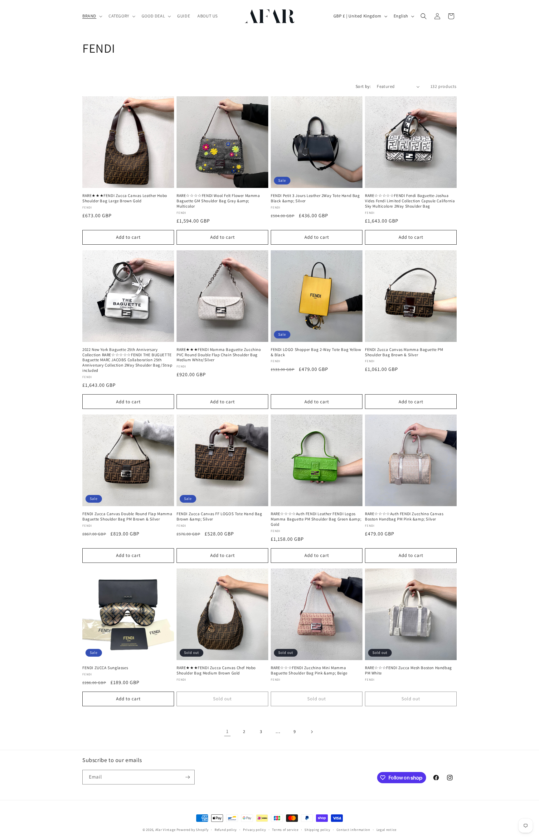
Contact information (353, 829)
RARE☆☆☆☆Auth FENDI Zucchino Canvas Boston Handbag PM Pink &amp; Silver (404, 516)
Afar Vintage (165, 829)
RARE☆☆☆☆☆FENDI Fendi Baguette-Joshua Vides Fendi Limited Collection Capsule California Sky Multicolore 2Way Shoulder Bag (410, 201)
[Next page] (311, 732)
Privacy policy (254, 829)
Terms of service (285, 829)
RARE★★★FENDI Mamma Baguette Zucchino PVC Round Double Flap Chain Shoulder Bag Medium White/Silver (219, 355)
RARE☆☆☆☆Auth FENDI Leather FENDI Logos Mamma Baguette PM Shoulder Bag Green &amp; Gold (316, 519)
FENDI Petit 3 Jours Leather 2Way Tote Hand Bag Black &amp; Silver (315, 198)
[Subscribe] (187, 777)
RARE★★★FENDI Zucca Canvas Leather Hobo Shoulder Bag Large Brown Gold (124, 198)
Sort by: (363, 86)
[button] (92, 15)
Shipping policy (317, 829)
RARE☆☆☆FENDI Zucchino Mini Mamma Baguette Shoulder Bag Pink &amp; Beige (309, 670)
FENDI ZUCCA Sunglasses (105, 667)
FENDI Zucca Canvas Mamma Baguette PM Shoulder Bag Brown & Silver (404, 352)
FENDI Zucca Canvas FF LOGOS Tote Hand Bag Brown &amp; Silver (219, 516)
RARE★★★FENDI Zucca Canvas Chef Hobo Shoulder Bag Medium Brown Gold (216, 670)
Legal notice (386, 829)
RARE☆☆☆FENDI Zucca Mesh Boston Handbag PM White (408, 670)
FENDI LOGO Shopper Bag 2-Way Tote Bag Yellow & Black (316, 352)
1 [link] (227, 731)
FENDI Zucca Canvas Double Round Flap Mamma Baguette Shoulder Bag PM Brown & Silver (127, 516)
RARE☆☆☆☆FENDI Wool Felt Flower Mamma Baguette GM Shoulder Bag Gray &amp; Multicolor (218, 201)
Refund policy (226, 829)
